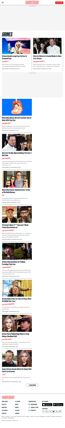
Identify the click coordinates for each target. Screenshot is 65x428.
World (17, 407)
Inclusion (48, 416)
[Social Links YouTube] (53, 412)
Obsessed (4, 407)
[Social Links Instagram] (50, 412)
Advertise (19, 416)
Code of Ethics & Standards (37, 416)
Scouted (4, 413)
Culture (17, 410)
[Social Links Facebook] (43, 412)
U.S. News (17, 401)
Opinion (17, 413)
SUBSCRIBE (59, 2)
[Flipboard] (60, 412)
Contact (8, 416)
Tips (12, 416)
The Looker (5, 410)
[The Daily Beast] (32, 2)
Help (24, 416)
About (3, 416)
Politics (4, 404)
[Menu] (4, 2)
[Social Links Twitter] (46, 412)
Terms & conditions (56, 416)
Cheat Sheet (5, 401)
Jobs (15, 416)
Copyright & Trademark (8, 418)
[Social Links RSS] (57, 412)
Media (16, 404)
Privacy (28, 416)
